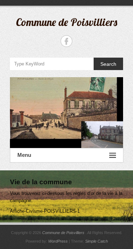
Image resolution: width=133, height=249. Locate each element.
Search (108, 64)
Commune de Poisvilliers (66, 22)
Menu (24, 155)
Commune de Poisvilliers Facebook (66, 41)
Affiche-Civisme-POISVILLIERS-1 (45, 211)
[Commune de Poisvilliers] (66, 112)
